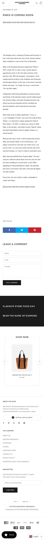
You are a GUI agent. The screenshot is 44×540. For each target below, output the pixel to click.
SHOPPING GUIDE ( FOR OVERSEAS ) (16, 462)
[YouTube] (24, 423)
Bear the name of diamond (20, 315)
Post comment (12, 282)
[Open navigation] (3, 3)
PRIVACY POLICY (9, 458)
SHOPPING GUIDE (9, 450)
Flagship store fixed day (19, 306)
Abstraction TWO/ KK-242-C (22, 375)
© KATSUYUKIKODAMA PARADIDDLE (22, 506)
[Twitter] (9, 423)
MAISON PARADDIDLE (11, 439)
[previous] (4, 361)
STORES (6, 447)
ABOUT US (6, 435)
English (25, 501)
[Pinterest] (19, 423)
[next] (39, 361)
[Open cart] (41, 3)
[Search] (37, 3)
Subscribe (10, 490)
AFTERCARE (7, 443)
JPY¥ (15, 501)
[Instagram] (14, 423)
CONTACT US (7, 454)
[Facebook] (3, 423)
